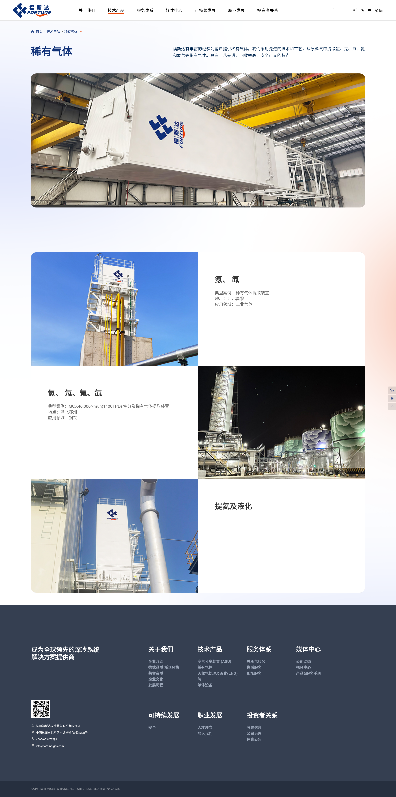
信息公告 (254, 739)
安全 (152, 727)
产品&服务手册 (308, 673)
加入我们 (205, 733)
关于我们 (87, 10)
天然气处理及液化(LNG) (218, 673)
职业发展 (236, 10)
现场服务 (254, 673)
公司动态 (303, 661)
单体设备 (205, 685)
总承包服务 (256, 661)
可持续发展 (205, 10)
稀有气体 (205, 667)
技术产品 (116, 10)
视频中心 (303, 667)
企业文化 (155, 679)
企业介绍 (155, 661)
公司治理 (254, 733)
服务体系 (145, 10)
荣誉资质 (155, 673)
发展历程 (155, 685)
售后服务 (254, 667)
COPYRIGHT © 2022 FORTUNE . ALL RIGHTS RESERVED (65, 789)
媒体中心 (174, 10)
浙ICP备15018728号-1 (112, 789)
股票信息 (254, 727)
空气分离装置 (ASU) (214, 661)
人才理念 (205, 727)
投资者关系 (267, 10)
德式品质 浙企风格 (163, 667)
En (381, 10)
